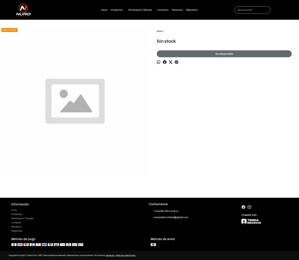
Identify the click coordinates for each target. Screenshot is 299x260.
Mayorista (191, 10)
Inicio (104, 10)
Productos (117, 10)
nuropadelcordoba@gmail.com (171, 217)
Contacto (163, 10)
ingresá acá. (110, 255)
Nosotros (177, 10)
